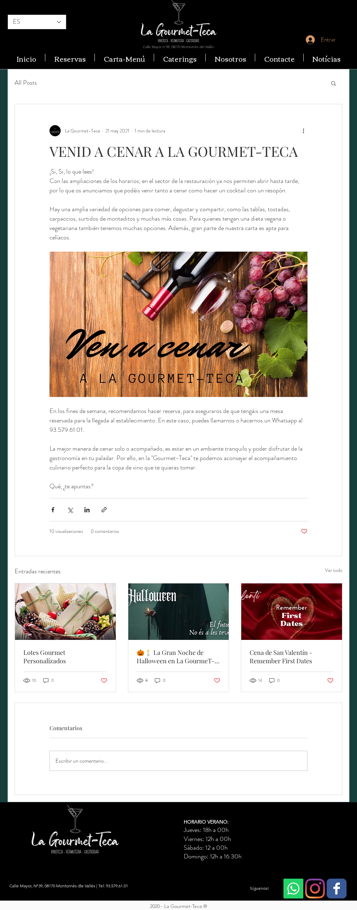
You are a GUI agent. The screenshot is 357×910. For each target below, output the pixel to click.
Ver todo (333, 570)
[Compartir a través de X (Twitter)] (70, 509)
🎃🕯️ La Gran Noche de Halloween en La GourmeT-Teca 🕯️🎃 (175, 656)
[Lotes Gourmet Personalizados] (65, 611)
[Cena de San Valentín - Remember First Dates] (291, 611)
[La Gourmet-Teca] (337, 888)
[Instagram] (315, 888)
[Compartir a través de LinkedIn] (87, 509)
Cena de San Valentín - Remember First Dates (281, 656)
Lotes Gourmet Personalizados (44, 656)
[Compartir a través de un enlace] (104, 509)
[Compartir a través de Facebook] (53, 509)
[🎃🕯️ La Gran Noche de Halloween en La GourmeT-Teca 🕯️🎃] (178, 611)
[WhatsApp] (293, 888)
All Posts (26, 82)
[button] (333, 83)
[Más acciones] (303, 131)
